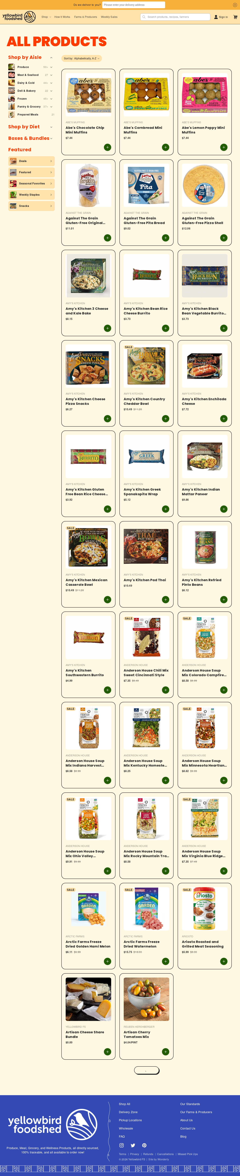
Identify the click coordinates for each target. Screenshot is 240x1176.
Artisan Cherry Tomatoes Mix (137, 1034)
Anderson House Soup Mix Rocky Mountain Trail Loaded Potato (146, 853)
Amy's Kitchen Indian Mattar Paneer (201, 492)
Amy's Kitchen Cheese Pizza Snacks (85, 401)
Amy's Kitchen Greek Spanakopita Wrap (142, 492)
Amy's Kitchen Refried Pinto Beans (202, 582)
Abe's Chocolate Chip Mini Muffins (85, 130)
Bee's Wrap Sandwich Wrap (143, 1125)
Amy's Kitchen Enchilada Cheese (204, 401)
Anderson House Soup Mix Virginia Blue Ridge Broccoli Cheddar (202, 853)
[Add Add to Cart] (107, 147)
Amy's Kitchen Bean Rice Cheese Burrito (146, 311)
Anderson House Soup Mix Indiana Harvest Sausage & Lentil (85, 763)
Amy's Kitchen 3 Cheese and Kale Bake (87, 311)
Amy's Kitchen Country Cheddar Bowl (144, 401)
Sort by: (68, 58)
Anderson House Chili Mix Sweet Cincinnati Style (146, 672)
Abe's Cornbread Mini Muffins (143, 130)
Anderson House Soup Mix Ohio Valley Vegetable (85, 853)
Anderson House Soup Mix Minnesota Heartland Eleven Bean (204, 763)
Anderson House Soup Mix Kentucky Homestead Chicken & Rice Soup (146, 763)
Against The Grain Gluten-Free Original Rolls (84, 220)
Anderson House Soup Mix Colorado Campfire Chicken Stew (203, 672)
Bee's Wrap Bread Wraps (204, 1032)
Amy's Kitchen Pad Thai (145, 580)
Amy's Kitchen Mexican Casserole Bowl (87, 582)
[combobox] (133, 4)
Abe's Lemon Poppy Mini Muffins (203, 130)
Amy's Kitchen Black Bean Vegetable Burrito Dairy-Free (203, 311)
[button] (234, 4)
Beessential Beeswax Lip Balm (203, 1125)
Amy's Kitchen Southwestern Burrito (85, 672)
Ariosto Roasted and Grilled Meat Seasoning (203, 944)
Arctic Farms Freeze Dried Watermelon (142, 944)
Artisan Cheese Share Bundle (85, 1034)
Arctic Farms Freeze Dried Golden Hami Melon (88, 944)
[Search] (144, 17)
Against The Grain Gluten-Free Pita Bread (144, 220)
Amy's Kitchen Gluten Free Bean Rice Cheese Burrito (85, 492)
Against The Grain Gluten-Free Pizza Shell (202, 220)
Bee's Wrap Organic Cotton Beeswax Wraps (86, 1125)
